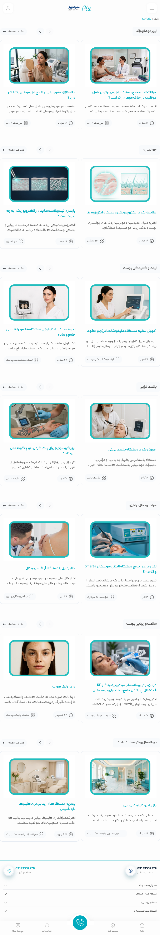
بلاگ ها (146, 19)
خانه (157, 19)
